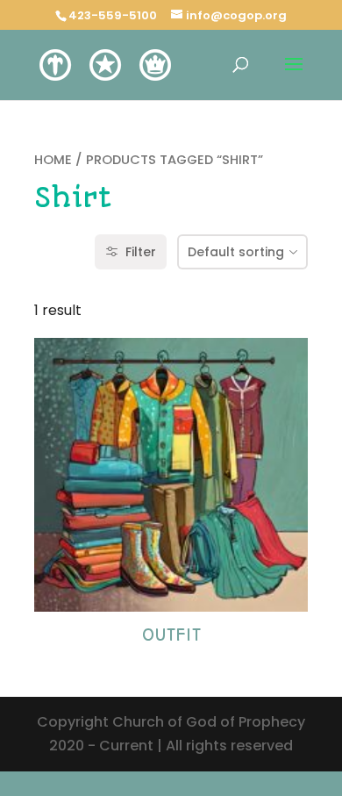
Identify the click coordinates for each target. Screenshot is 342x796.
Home (53, 160)
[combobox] (242, 251)
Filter (140, 252)
